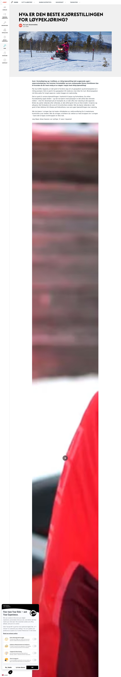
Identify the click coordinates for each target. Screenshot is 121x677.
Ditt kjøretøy (27, 2)
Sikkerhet (59, 2)
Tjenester (74, 2)
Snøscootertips (45, 2)
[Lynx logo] (5, 2)
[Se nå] (65, 458)
